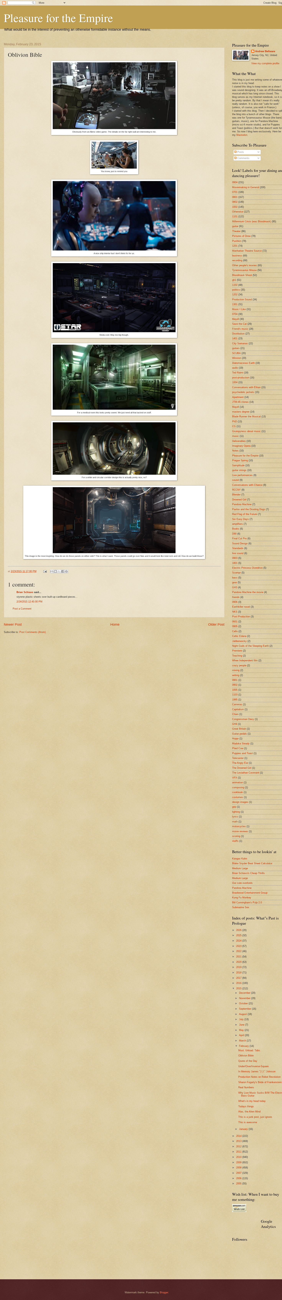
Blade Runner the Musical (246, 416)
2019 (239, 967)
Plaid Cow (237, 748)
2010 (239, 1157)
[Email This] (52, 571)
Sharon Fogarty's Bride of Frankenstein (260, 1082)
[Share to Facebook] (63, 571)
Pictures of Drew (241, 236)
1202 (234, 294)
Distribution (238, 333)
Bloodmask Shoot (242, 275)
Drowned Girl (239, 499)
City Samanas (240, 343)
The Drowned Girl (241, 767)
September (245, 1008)
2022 (239, 951)
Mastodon (241, 134)
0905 (234, 626)
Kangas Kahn (239, 858)
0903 (234, 558)
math (235, 821)
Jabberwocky (239, 641)
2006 (239, 1178)
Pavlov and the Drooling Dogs (248, 509)
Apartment (238, 397)
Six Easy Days (240, 519)
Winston (236, 358)
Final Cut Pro (239, 538)
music (235, 436)
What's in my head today (252, 1101)
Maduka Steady (241, 743)
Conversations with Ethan (246, 387)
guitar (235, 226)
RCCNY (236, 489)
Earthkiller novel (241, 606)
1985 (234, 699)
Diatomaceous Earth (243, 363)
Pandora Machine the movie (247, 592)
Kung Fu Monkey (241, 897)
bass (234, 577)
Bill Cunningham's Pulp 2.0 (247, 902)
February (244, 1046)
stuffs (235, 840)
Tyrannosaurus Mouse (244, 270)
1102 (234, 284)
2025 (239, 935)
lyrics (235, 816)
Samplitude (238, 465)
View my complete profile (265, 63)
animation (237, 782)
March (243, 1040)
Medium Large (240, 868)
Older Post (216, 624)
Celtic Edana (239, 636)
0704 (234, 314)
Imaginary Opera (241, 445)
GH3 (234, 587)
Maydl (235, 406)
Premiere (237, 650)
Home (115, 624)
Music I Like (239, 309)
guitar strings (239, 470)
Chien (235, 714)
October (244, 1003)
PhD (234, 421)
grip (234, 806)
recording (237, 260)
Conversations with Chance (247, 485)
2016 (239, 983)
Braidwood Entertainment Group (249, 892)
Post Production (241, 616)
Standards (237, 548)
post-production (240, 377)
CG (234, 426)
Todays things (246, 1106)
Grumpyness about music (246, 431)
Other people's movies (244, 265)
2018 (239, 972)
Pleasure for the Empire (58, 17)
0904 (234, 182)
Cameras (237, 704)
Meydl (235, 319)
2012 (239, 1146)
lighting (236, 811)
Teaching (237, 655)
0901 (234, 680)
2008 (239, 1167)
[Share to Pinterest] (66, 571)
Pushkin (236, 241)
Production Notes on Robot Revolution (259, 1076)
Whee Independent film (245, 660)
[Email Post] (45, 571)
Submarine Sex (240, 907)
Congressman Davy (243, 719)
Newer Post (13, 624)
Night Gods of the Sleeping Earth (250, 645)
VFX (234, 777)
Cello (235, 631)
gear (234, 582)
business (237, 255)
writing (235, 675)
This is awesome (247, 1122)
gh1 (234, 279)
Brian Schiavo (24, 592)
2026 (239, 930)
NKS (234, 611)
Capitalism (238, 709)
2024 (239, 940)
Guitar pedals (239, 733)
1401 (234, 338)
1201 (234, 245)
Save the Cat (239, 323)
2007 (239, 1172)
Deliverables (239, 441)
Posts (240, 152)
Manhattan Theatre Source (247, 250)
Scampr (236, 572)
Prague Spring (240, 460)
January (244, 1129)
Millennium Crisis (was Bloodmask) (251, 221)
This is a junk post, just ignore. (255, 1116)
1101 (234, 216)
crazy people (239, 665)
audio (235, 367)
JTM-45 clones (240, 401)
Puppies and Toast (242, 753)
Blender (236, 494)
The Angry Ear (240, 762)
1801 (234, 563)
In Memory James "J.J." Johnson (256, 1071)
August (243, 1014)
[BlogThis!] (55, 571)
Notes (235, 450)
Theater (236, 231)
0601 (234, 621)
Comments (243, 158)
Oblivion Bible (246, 1055)
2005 (239, 1183)
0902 (234, 684)
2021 (239, 956)
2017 (239, 977)
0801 (234, 197)
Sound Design (240, 543)
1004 (234, 382)
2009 (239, 1162)
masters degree (240, 411)
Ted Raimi (237, 372)
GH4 (234, 723)
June (242, 1024)
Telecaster (238, 758)
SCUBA (236, 353)
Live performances (242, 475)
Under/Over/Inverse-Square (253, 1066)
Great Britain (239, 728)
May (242, 1030)
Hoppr (235, 738)
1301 (234, 304)
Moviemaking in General (245, 187)
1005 (234, 689)
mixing (235, 670)
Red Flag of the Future (244, 514)
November (245, 998)
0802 (234, 201)
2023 (239, 946)
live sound (237, 553)
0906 (234, 602)
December (245, 992)
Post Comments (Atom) (32, 632)
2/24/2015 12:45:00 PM (29, 601)
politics (236, 289)
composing (238, 787)
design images (240, 802)
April (242, 1035)
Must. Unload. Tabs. (249, 1050)
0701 (234, 192)
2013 (239, 1141)
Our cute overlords (242, 882)
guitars (236, 348)
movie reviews (240, 831)
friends (236, 597)
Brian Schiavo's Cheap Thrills (248, 873)
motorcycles (239, 826)
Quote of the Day (247, 1060)
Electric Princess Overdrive (247, 567)
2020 (239, 962)
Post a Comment (22, 608)
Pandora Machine (241, 504)
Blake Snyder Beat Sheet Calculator (252, 863)
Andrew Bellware (265, 51)
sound (235, 480)
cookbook (237, 792)
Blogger (164, 1292)
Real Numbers (246, 1087)
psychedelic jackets (243, 392)
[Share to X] (59, 571)
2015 (239, 988)
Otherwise (237, 211)
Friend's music (240, 328)
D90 (234, 533)
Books (235, 528)
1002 (234, 206)
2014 (239, 1135)
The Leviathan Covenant (245, 772)
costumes (237, 797)
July (241, 1019)
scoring (236, 836)
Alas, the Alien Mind (249, 1111)
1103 (234, 694)
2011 (239, 1151)
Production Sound (242, 299)
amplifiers (237, 523)
